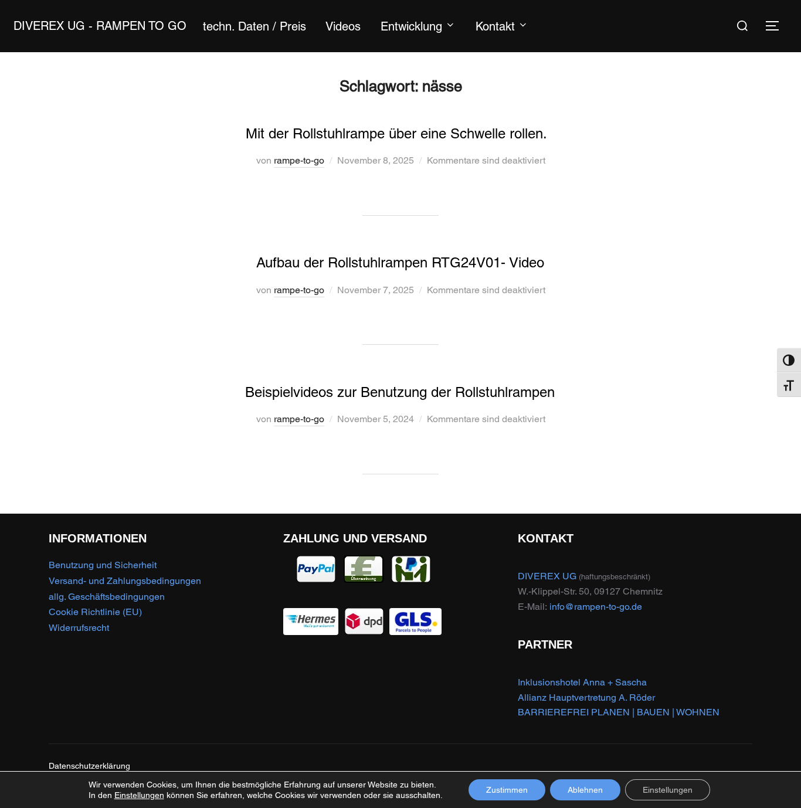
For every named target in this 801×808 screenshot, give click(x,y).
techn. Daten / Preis (254, 26)
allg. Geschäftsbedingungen (107, 596)
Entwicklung (411, 26)
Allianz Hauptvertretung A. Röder (586, 697)
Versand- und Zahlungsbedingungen (125, 580)
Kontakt (495, 26)
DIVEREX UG (547, 576)
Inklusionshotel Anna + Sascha (582, 682)
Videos (343, 26)
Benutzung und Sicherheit (103, 565)
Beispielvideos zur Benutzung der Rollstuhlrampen (400, 392)
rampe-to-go (299, 160)
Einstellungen (139, 795)
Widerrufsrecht (79, 627)
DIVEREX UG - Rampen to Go (99, 26)
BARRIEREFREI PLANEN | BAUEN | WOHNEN (618, 712)
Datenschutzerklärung (89, 765)
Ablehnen (585, 790)
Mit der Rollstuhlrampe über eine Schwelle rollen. (400, 133)
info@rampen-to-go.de (595, 606)
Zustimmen (507, 790)
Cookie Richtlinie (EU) (95, 611)
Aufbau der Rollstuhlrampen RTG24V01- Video (400, 262)
